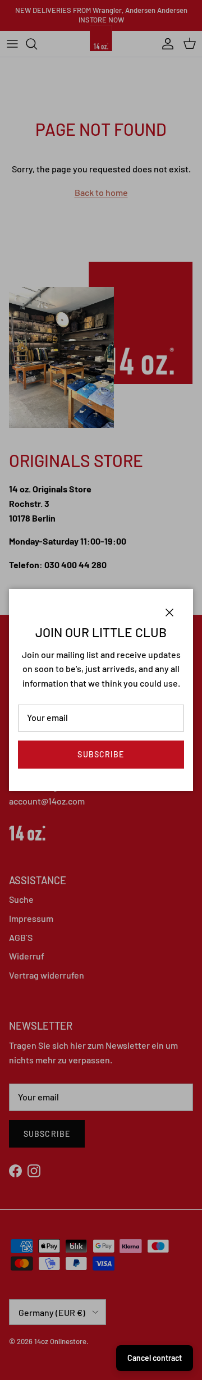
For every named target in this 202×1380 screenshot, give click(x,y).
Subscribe (100, 754)
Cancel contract (154, 1358)
